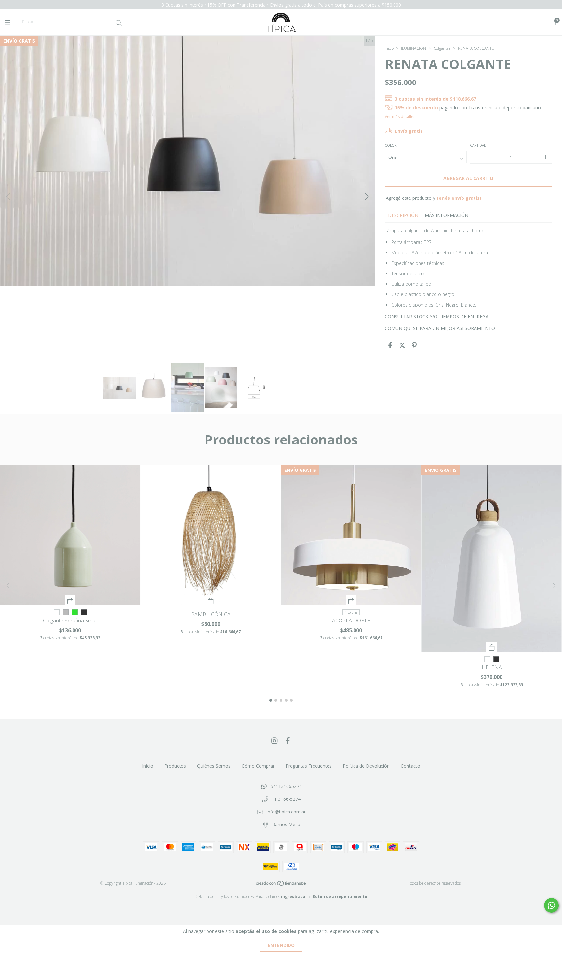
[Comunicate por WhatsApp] (551, 905)
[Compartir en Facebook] (390, 345)
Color (391, 145)
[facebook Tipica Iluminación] (288, 740)
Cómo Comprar (258, 766)
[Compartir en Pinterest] (414, 345)
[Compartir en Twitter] (402, 345)
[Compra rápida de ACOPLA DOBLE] (351, 600)
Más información (446, 215)
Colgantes (442, 48)
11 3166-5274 (286, 799)
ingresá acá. (294, 896)
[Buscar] (119, 23)
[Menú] (11, 22)
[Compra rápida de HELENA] (491, 647)
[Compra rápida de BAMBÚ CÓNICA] (210, 600)
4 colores (351, 612)
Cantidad (478, 145)
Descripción (403, 215)
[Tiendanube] (281, 884)
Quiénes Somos (214, 766)
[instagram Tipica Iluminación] (274, 740)
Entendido (281, 945)
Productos (175, 766)
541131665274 (286, 786)
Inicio (389, 48)
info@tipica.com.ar (286, 812)
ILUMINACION (413, 48)
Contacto (410, 766)
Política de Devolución (366, 766)
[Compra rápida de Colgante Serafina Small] (70, 600)
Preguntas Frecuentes (309, 766)
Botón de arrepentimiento (340, 896)
